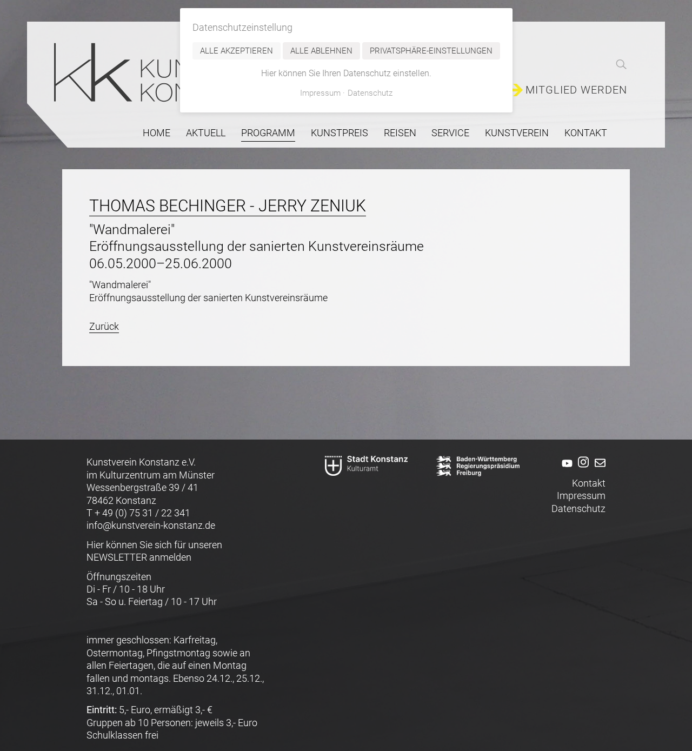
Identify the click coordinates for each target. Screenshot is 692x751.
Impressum (581, 495)
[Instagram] (582, 470)
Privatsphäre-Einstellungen (431, 51)
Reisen (400, 132)
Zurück (104, 326)
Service (450, 132)
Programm (268, 132)
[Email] (598, 470)
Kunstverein (517, 132)
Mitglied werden (576, 90)
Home (156, 132)
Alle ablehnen (321, 51)
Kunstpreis (339, 132)
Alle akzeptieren (236, 51)
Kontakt (585, 132)
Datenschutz (578, 508)
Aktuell (205, 132)
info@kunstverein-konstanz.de (150, 525)
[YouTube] (565, 470)
